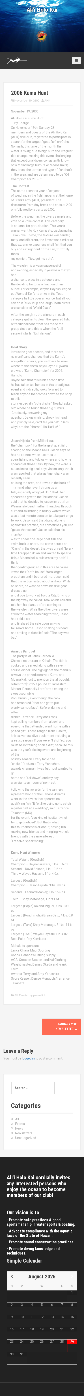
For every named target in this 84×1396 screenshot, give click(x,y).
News (19, 1128)
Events (23, 995)
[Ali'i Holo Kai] (18, 60)
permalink (39, 995)
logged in (28, 1058)
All (16, 995)
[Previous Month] (12, 1276)
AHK (47, 100)
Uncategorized (25, 1138)
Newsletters (23, 1133)
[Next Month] (72, 1276)
